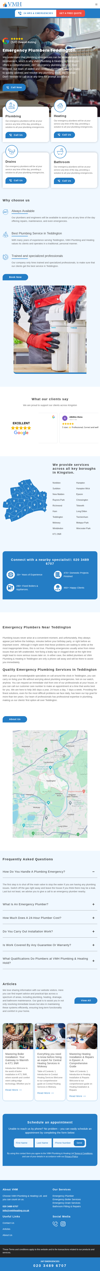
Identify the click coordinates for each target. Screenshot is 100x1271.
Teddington (58, 517)
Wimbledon (58, 528)
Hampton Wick (83, 488)
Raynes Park (59, 500)
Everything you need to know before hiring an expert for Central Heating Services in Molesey (49, 1060)
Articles (6, 1229)
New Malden (58, 494)
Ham (55, 511)
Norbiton (57, 483)
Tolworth (80, 506)
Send (79, 1143)
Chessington (82, 500)
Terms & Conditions (83, 1153)
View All (86, 1000)
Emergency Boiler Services (67, 1199)
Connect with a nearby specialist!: (42, 559)
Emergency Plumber (63, 1196)
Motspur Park (82, 523)
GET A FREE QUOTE (71, 13)
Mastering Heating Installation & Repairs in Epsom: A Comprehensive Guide (81, 1060)
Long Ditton (81, 511)
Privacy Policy (71, 1156)
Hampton (80, 483)
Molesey (56, 523)
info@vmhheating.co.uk (16, 1210)
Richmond (57, 506)
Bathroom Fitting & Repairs (67, 1206)
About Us (15, 719)
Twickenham (82, 517)
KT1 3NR (57, 534)
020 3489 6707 (10, 1206)
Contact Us (8, 1223)
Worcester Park (83, 528)
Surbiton (56, 488)
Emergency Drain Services (66, 1203)
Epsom (79, 494)
